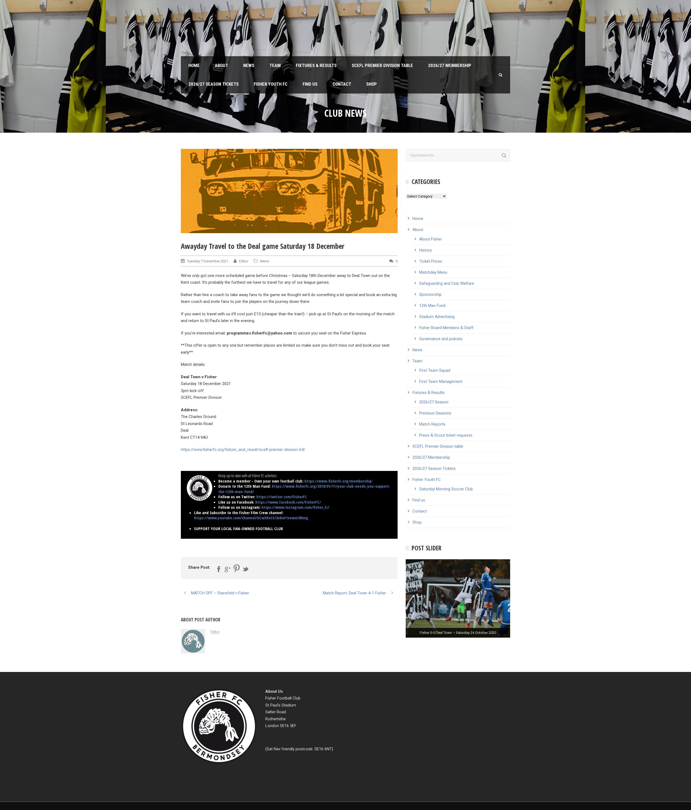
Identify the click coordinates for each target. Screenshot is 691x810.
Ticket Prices (430, 261)
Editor (243, 261)
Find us (310, 84)
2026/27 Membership (449, 65)
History (425, 250)
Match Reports (432, 424)
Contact (342, 84)
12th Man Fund (432, 305)
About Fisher (430, 239)
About (221, 65)
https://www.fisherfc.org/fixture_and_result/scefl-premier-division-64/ (243, 449)
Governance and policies (441, 338)
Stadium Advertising (437, 316)
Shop (371, 84)
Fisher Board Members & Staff (446, 327)
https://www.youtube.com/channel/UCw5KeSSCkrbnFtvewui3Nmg (251, 517)
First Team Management (440, 381)
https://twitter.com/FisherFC (281, 496)
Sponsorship (430, 294)
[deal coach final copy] (289, 191)
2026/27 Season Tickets (213, 84)
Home (194, 65)
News (248, 65)
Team (275, 65)
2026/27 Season (433, 402)
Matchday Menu (433, 272)
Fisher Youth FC (270, 84)
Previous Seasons (435, 413)
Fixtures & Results (316, 65)
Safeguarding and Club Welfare (446, 283)
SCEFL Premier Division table (382, 65)
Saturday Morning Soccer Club (446, 489)
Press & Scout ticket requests (445, 435)
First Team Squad (434, 370)
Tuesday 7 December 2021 (207, 261)
